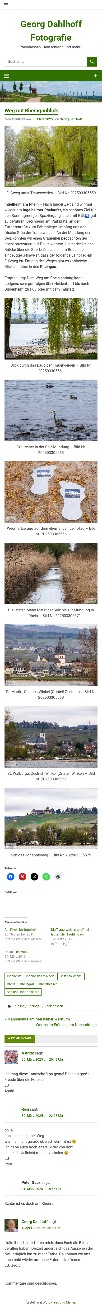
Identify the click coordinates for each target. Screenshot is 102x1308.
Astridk (28, 1053)
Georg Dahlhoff (71, 119)
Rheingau (27, 984)
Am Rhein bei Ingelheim (21, 929)
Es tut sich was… (17, 952)
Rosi (25, 1109)
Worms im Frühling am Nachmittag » (66, 1025)
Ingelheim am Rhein (40, 976)
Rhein (11, 984)
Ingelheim (14, 976)
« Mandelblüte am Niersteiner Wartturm (37, 1019)
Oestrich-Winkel (71, 976)
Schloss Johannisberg (23, 992)
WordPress (51, 1302)
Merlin (70, 1302)
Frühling (19, 1006)
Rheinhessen (48, 984)
